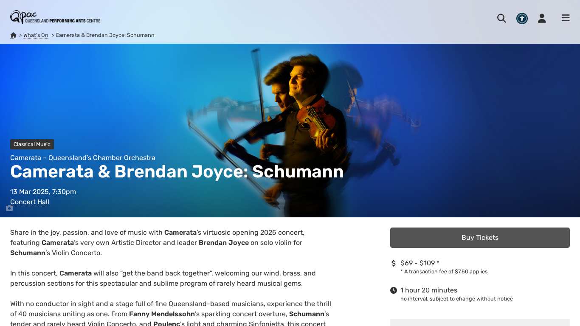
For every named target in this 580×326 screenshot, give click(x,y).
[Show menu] (563, 18)
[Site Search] (501, 18)
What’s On (35, 35)
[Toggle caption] (9, 208)
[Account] (542, 18)
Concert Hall (29, 202)
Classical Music (32, 144)
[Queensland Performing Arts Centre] (13, 35)
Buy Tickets (480, 237)
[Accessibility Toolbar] (522, 18)
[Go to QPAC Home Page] (55, 17)
